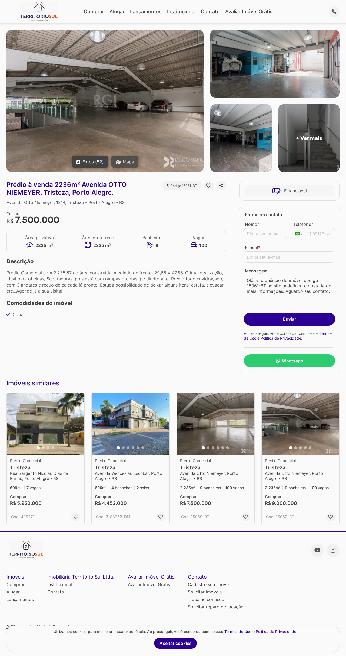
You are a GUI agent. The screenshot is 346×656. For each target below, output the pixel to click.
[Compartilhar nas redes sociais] (221, 185)
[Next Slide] (78, 424)
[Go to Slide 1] (38, 447)
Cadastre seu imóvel (209, 584)
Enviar (289, 319)
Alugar (117, 11)
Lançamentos (146, 11)
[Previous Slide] (12, 424)
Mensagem (256, 271)
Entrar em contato (263, 214)
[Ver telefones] (334, 11)
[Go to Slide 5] (138, 447)
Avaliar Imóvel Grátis (248, 11)
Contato (210, 11)
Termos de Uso (237, 631)
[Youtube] (317, 550)
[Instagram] (333, 550)
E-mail (252, 247)
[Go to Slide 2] (43, 447)
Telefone (303, 224)
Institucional (181, 11)
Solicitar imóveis (205, 592)
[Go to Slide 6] (142, 447)
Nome (252, 224)
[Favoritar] (209, 185)
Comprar (94, 11)
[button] (45, 424)
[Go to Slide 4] (53, 447)
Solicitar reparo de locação (216, 606)
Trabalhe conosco (206, 599)
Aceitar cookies (175, 643)
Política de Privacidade (281, 338)
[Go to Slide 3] (48, 447)
